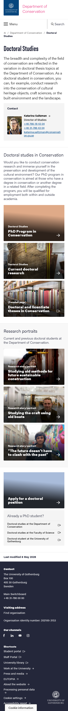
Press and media (14, 673)
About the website (15, 684)
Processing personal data (19, 689)
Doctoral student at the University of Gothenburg (27, 540)
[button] (23, 24)
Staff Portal (13, 657)
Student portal (15, 651)
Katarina (36, 115)
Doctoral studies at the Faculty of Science (30, 533)
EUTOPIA (10, 679)
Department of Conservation (26, 32)
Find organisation (14, 613)
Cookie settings (13, 698)
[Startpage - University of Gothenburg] (55, 697)
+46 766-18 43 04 (34, 124)
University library (16, 662)
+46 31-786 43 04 (34, 128)
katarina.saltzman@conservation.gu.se (42, 133)
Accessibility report (16, 703)
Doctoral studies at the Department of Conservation (28, 525)
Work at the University (17, 668)
